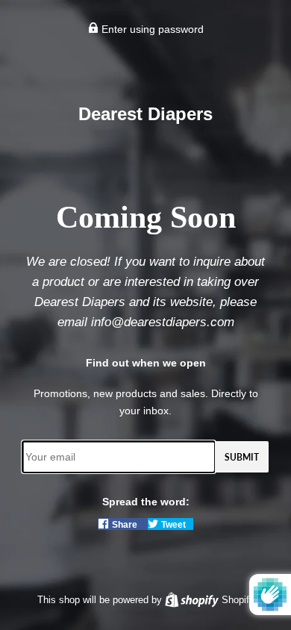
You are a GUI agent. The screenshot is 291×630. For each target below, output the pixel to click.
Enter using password (151, 29)
